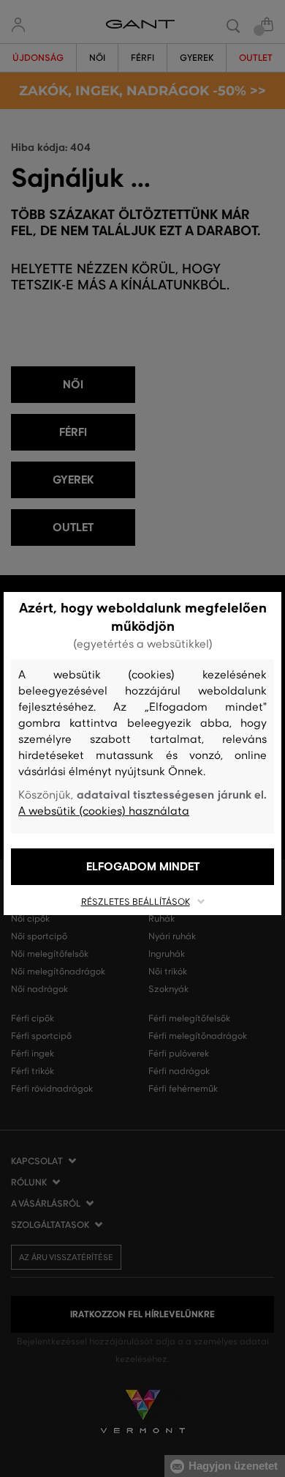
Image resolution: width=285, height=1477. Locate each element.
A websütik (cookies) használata (103, 811)
